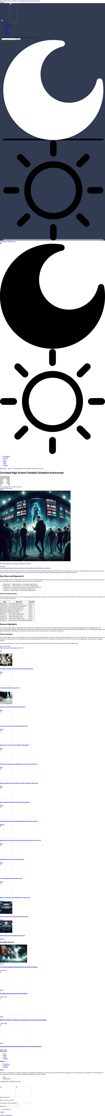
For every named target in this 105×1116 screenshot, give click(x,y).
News (1, 729)
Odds (1, 881)
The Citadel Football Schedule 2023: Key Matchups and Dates (19, 967)
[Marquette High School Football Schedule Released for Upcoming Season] (6, 818)
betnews (2, 488)
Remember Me (6, 1109)
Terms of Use (36, 1)
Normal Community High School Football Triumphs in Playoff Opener (21, 1046)
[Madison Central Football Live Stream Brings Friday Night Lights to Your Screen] (6, 837)
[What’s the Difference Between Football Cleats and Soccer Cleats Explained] (13, 1015)
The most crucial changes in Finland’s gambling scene (14, 726)
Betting (2, 824)
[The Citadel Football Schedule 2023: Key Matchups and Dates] (13, 962)
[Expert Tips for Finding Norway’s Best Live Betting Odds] (6, 741)
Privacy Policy (25, 1)
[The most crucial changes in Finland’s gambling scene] (6, 722)
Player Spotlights (45, 568)
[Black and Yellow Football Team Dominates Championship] (6, 799)
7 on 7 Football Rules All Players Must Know (11, 878)
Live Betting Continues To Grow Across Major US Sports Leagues (16, 668)
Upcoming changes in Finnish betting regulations (12, 706)
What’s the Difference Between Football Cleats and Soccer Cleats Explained (23, 1020)
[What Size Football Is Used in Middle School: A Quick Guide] (6, 894)
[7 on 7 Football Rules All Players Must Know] (6, 875)
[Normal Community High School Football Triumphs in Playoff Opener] (13, 1041)
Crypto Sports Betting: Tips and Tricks (9, 687)
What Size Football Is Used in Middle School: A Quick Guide (15, 897)
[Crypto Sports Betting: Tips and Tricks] (6, 684)
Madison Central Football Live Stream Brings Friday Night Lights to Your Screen (20, 840)
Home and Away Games (22, 568)
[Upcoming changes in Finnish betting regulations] (6, 703)
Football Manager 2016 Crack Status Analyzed (12, 859)
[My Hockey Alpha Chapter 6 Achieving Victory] (13, 988)
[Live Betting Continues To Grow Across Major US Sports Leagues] (6, 665)
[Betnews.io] (8, 241)
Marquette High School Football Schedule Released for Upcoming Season (18, 821)
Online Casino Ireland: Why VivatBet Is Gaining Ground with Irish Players (18, 764)
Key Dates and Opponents (7, 568)
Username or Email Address (8, 1103)
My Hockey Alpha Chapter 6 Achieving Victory (14, 993)
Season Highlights (34, 568)
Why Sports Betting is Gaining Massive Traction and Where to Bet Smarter (19, 783)
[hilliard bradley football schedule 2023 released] (6, 932)
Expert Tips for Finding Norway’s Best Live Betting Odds (14, 745)
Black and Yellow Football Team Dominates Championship (15, 802)
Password (3, 1106)
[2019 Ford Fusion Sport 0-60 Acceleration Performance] (6, 913)
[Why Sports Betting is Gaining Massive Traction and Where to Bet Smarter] (6, 780)
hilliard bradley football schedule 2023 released (12, 935)
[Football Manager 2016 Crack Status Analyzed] (6, 856)
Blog (1, 672)
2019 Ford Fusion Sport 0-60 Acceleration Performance (14, 916)
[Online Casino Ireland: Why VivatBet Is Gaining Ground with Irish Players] (6, 761)
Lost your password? (6, 1115)
